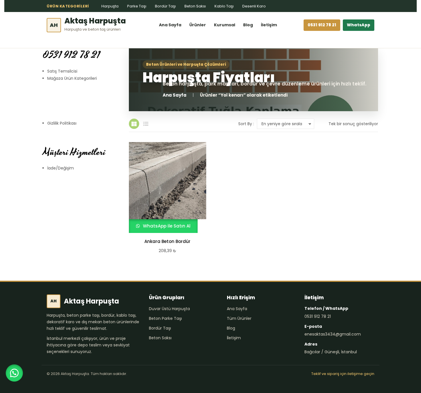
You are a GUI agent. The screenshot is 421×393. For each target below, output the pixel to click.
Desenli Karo (254, 6)
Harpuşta (110, 6)
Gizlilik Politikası (61, 123)
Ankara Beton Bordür (167, 241)
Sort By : (246, 124)
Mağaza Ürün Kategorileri (72, 78)
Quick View (165, 187)
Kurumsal (224, 25)
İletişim (269, 25)
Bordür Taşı (165, 6)
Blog (248, 25)
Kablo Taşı (224, 6)
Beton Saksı (195, 6)
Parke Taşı (136, 6)
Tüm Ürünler (239, 318)
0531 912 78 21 (322, 25)
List (146, 124)
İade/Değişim (60, 168)
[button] (14, 373)
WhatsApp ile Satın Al (166, 226)
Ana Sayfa (170, 25)
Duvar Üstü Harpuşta (169, 309)
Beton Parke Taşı (165, 318)
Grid (134, 124)
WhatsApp (358, 25)
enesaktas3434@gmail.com (332, 334)
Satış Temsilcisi (62, 71)
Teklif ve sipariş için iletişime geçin (342, 373)
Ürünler (197, 25)
